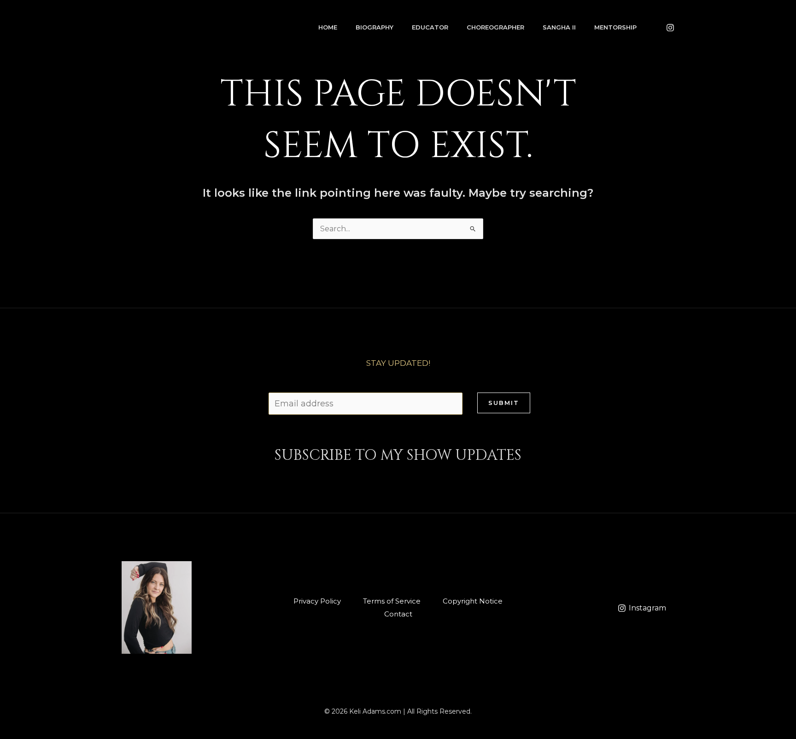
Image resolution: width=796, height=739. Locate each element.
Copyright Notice (473, 601)
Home (327, 27)
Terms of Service (392, 601)
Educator (430, 27)
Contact (398, 614)
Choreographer (495, 27)
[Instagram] (670, 27)
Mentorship (615, 27)
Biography (374, 27)
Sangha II (559, 27)
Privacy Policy (317, 601)
